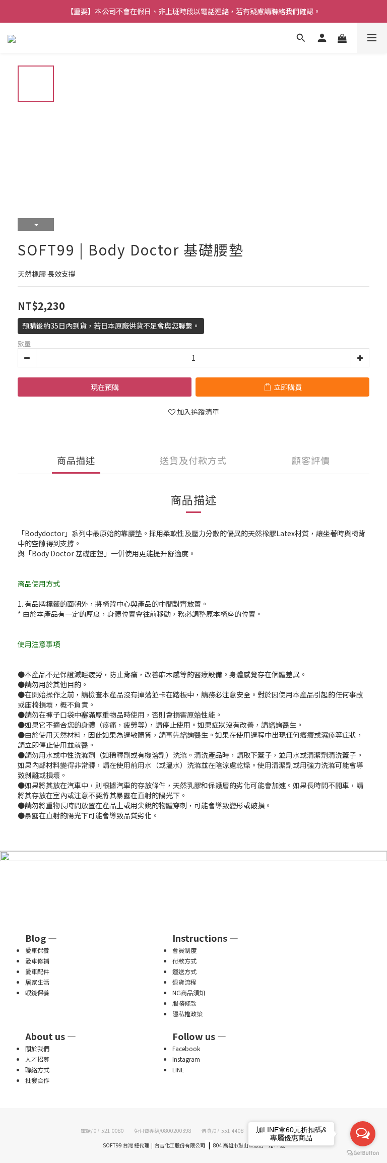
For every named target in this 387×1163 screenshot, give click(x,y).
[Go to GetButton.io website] (363, 1153)
